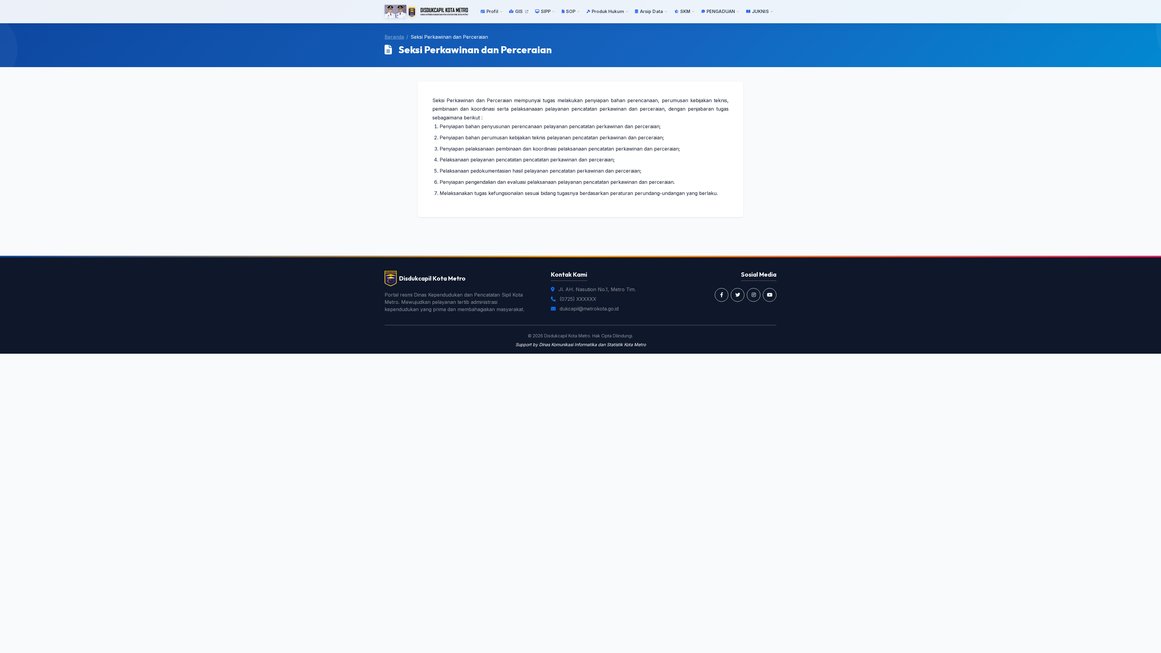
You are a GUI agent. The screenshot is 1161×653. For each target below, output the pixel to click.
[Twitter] (737, 295)
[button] (491, 11)
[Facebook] (721, 295)
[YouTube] (769, 295)
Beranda (394, 37)
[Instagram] (753, 295)
